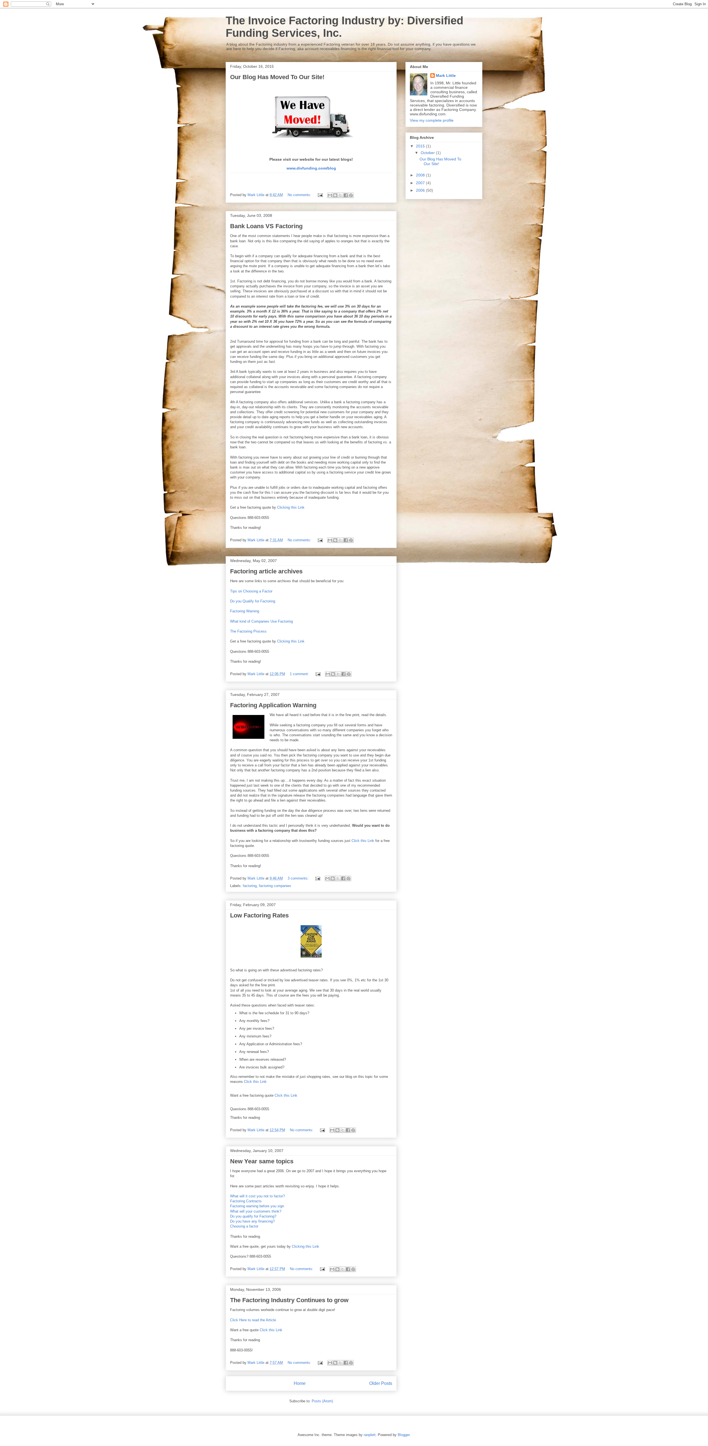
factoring (250, 886)
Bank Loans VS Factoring (266, 226)
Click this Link (363, 841)
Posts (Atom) (322, 1401)
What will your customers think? (255, 1211)
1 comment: (300, 674)
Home (300, 1383)
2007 (421, 183)
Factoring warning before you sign (257, 1206)
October (428, 152)
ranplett (370, 1435)
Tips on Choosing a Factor (251, 591)
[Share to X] (340, 195)
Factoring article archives (266, 571)
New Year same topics (261, 1161)
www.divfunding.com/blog (311, 168)
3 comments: (299, 878)
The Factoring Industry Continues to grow (289, 1300)
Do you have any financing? (252, 1221)
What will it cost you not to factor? (257, 1196)
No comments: (300, 195)
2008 (421, 175)
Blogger (404, 1435)
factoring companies (275, 886)
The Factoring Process (248, 631)
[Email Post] (320, 195)
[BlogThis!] (335, 195)
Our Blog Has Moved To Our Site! (277, 77)
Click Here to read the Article (253, 1320)
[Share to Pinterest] (351, 195)
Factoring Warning (244, 611)
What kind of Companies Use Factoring (261, 621)
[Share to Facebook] (345, 195)
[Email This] (330, 195)
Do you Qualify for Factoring (252, 601)
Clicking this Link (290, 507)
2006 (421, 190)
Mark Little (446, 75)
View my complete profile (432, 120)
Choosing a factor (244, 1226)
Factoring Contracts (246, 1201)
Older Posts (380, 1383)
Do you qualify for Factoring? (253, 1216)
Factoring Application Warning (273, 705)
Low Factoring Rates (259, 915)
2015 (421, 146)
